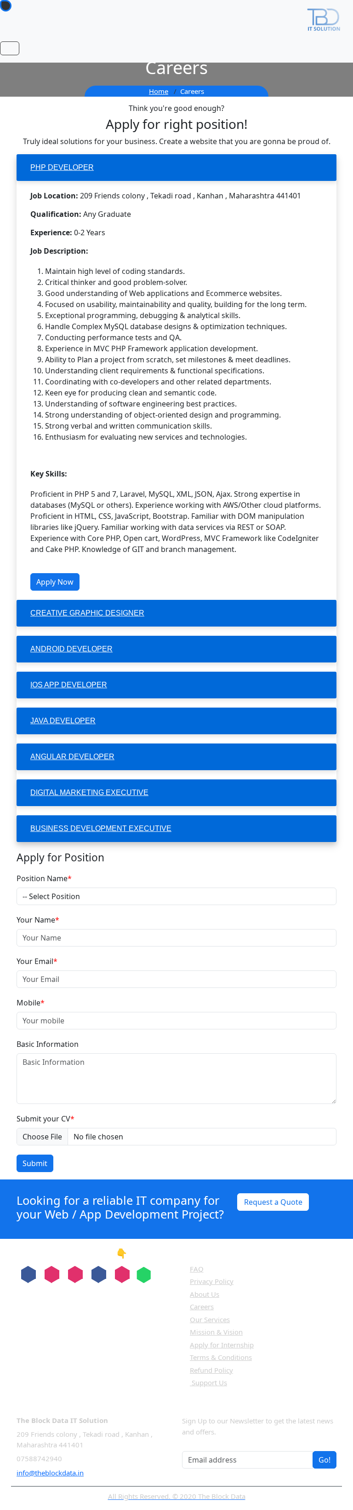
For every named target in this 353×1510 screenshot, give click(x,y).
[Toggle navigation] (9, 48)
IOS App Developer (68, 685)
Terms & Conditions (221, 1357)
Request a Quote (273, 1202)
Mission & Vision (216, 1331)
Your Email (37, 961)
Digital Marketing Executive (89, 792)
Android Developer (71, 649)
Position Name (44, 878)
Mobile (31, 1003)
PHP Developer (62, 167)
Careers (202, 1306)
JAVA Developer (63, 721)
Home (158, 91)
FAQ (197, 1268)
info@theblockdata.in (50, 1472)
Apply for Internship (222, 1344)
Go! (324, 1460)
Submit (35, 1163)
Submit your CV (45, 1119)
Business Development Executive (100, 828)
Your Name (38, 920)
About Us (204, 1294)
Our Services (210, 1319)
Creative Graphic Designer (87, 613)
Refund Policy (211, 1370)
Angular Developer (72, 757)
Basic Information (48, 1044)
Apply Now (55, 582)
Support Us (208, 1382)
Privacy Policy (211, 1281)
